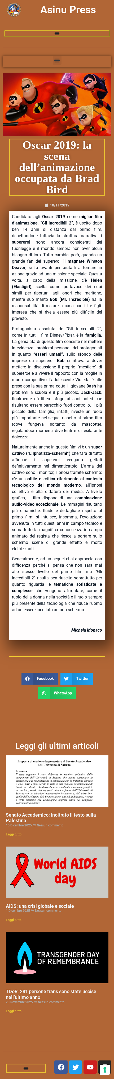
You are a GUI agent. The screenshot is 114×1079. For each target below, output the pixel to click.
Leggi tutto (13, 834)
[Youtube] (90, 1067)
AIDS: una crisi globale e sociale (40, 906)
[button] (57, 60)
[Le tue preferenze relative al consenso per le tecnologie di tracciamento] (105, 1070)
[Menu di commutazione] (57, 33)
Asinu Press (68, 10)
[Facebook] (61, 1067)
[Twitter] (75, 1067)
